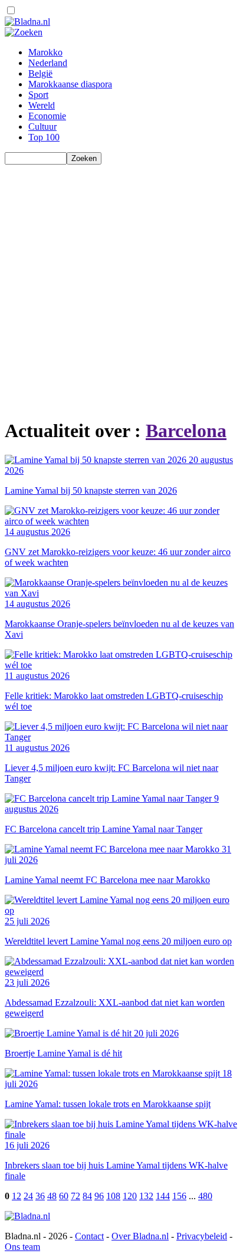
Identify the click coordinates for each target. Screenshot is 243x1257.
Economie (47, 116)
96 (99, 1196)
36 (40, 1196)
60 (63, 1196)
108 (113, 1196)
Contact (89, 1236)
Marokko (45, 52)
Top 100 (44, 137)
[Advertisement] (121, 286)
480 (205, 1196)
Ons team (22, 1247)
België (40, 73)
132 (146, 1196)
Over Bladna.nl (140, 1236)
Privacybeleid (201, 1236)
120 (130, 1196)
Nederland (47, 63)
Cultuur (42, 127)
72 (75, 1196)
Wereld (41, 105)
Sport (38, 95)
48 (52, 1196)
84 (87, 1196)
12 (16, 1196)
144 (163, 1196)
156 (179, 1196)
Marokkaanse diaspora (70, 84)
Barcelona (186, 430)
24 (28, 1196)
